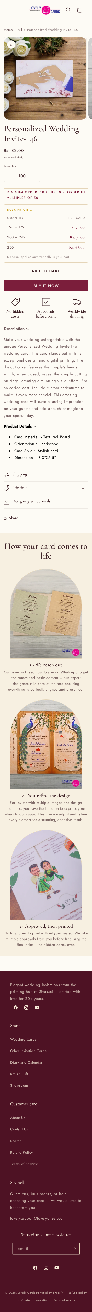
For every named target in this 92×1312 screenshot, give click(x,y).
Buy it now (46, 286)
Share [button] (13, 517)
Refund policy (77, 1293)
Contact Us (19, 1129)
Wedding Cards (23, 1039)
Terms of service (65, 1300)
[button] (10, 10)
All (20, 29)
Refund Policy (21, 1152)
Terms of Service (24, 1163)
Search (16, 1140)
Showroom (19, 1085)
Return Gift (19, 1073)
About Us (17, 1117)
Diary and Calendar (26, 1062)
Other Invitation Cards (28, 1050)
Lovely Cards (26, 1292)
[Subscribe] (74, 1249)
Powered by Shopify (49, 1292)
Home (8, 29)
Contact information (35, 1300)
